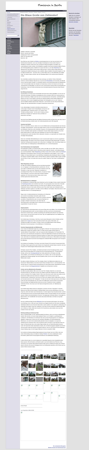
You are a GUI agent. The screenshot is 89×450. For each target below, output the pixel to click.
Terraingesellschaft (35, 253)
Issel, (47, 151)
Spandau (9, 27)
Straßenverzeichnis (24, 12)
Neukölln (9, 22)
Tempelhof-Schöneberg (11, 30)
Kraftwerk (63, 151)
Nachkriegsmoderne (27, 183)
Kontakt (8, 45)
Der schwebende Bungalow (59, 446)
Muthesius (39, 301)
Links (8, 50)
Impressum (9, 46)
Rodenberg (56, 67)
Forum (43, 12)
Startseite (9, 40)
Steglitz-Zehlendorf (11, 28)
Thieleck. (45, 333)
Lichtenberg (9, 17)
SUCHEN (9, 51)
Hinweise (9, 43)
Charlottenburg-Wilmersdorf (12, 14)
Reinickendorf (10, 25)
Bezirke (8, 12)
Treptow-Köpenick (10, 32)
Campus (29, 220)
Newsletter (76, 35)
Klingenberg (38, 151)
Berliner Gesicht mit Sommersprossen (57, 447)
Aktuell (40, 12)
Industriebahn (49, 80)
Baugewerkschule (35, 266)
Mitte (8, 20)
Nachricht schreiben (73, 21)
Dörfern (37, 61)
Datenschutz (9, 48)
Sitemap (8, 53)
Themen (35, 12)
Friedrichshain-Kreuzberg (12, 15)
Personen (31, 12)
